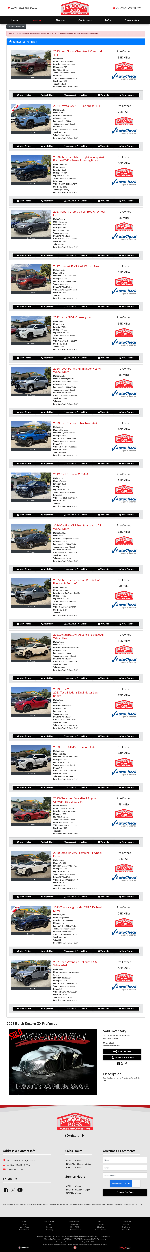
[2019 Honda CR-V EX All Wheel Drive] (31, 277)
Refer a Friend (24, 1230)
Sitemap (126, 1224)
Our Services (84, 20)
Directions (100, 1227)
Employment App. (49, 1221)
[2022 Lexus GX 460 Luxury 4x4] (31, 329)
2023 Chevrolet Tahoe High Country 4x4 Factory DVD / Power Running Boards (78, 158)
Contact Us (100, 1224)
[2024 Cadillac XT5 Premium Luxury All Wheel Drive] (31, 537)
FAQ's (108, 20)
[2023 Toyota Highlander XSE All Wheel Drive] (31, 919)
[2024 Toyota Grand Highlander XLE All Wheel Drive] (31, 380)
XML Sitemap (126, 1227)
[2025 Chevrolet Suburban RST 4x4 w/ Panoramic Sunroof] (31, 591)
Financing (60, 20)
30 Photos (31, 552)
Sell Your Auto (75, 1224)
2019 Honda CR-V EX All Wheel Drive (76, 266)
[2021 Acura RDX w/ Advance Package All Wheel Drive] (31, 646)
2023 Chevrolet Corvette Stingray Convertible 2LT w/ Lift (74, 799)
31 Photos (31, 661)
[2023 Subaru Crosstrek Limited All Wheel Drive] (31, 223)
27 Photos (31, 132)
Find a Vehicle (74, 1227)
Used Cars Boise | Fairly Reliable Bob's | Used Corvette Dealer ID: (87, 1236)
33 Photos (31, 78)
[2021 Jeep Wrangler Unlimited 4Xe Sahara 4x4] (31, 973)
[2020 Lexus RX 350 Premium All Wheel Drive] (31, 864)
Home (14, 20)
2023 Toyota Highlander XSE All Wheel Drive (77, 909)
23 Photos (31, 238)
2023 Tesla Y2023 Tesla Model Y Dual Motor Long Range (76, 692)
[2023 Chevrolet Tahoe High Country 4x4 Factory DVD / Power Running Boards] (31, 168)
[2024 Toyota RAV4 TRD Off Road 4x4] (31, 117)
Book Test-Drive (74, 1221)
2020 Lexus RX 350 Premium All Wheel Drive (77, 854)
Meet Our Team (24, 1227)
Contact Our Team (124, 1192)
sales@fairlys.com (14, 1169)
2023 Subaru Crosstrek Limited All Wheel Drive (79, 213)
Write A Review (100, 1230)
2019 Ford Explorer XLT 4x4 (70, 474)
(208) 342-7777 (23, 1165)
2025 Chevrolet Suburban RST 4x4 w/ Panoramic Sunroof (76, 581)
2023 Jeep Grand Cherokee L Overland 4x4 (77, 52)
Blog (49, 1224)
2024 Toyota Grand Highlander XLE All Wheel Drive (77, 370)
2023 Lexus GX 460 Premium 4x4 (73, 747)
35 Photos (31, 183)
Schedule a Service (75, 1230)
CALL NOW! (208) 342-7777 (128, 8)
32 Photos (31, 449)
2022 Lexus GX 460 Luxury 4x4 (72, 317)
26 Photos (31, 501)
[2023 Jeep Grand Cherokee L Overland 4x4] (31, 63)
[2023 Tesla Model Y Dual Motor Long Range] (31, 700)
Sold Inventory (126, 1221)
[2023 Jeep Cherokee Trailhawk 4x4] (31, 434)
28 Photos (31, 344)
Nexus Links (126, 1230)
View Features (128, 95)
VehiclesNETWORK (73, 1239)
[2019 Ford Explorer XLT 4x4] (31, 486)
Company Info (131, 20)
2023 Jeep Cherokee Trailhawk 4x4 (75, 423)
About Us (24, 1224)
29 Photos (31, 395)
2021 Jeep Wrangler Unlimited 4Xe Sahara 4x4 (75, 963)
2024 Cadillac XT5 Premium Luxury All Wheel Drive (77, 527)
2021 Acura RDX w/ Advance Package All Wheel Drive (78, 636)
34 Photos (31, 606)
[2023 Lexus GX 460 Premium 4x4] (31, 758)
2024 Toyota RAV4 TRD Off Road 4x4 (76, 105)
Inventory (36, 20)
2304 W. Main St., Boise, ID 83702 (24, 8)
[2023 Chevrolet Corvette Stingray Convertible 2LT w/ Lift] (31, 810)
